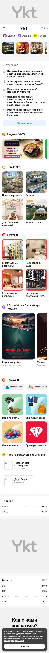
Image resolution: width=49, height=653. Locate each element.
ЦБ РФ (44, 580)
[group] (22, 149)
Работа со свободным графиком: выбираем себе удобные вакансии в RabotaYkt (26, 113)
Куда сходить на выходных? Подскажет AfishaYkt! (22, 90)
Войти (45, 28)
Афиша (26, 35)
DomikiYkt (13, 167)
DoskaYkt (13, 380)
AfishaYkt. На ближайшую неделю (24, 307)
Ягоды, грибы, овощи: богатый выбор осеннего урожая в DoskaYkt (26, 83)
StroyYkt (12, 234)
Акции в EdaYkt (17, 134)
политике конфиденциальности (23, 639)
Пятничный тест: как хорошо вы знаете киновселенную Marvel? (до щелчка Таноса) (26, 74)
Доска (11, 35)
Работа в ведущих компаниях (26, 454)
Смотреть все (24, 123)
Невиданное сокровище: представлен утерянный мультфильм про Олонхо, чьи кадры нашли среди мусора (26, 101)
